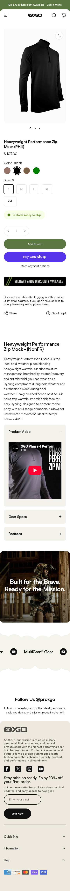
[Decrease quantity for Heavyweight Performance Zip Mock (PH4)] (8, 231)
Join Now (17, 813)
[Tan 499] (7, 170)
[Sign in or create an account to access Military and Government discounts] (35, 281)
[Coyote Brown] (26, 170)
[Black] (17, 170)
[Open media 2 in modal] (59, 36)
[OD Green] (36, 170)
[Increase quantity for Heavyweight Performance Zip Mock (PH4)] (25, 231)
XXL (10, 201)
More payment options (35, 265)
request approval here (33, 304)
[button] (35, 432)
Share (13, 313)
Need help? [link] (59, 313)
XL (47, 189)
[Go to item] (30, 128)
